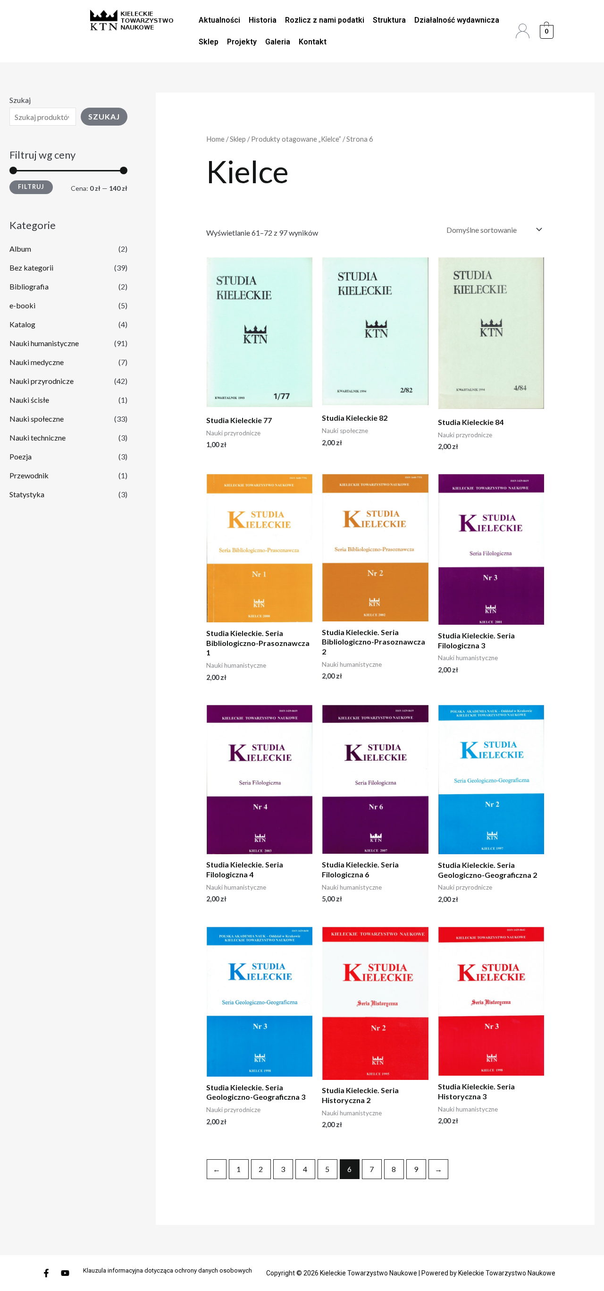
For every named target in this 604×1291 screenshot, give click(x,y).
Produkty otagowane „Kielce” (296, 139)
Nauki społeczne (36, 418)
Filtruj (31, 186)
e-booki (22, 305)
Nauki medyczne (36, 361)
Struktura (389, 20)
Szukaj (20, 99)
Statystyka (26, 494)
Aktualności (219, 20)
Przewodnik (29, 475)
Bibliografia (29, 286)
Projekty (242, 41)
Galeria (277, 41)
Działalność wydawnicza (456, 20)
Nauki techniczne (37, 437)
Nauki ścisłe (29, 399)
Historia (263, 20)
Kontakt (313, 41)
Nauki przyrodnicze (41, 380)
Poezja (20, 456)
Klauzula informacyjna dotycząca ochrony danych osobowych (167, 1270)
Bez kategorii (31, 267)
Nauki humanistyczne (44, 343)
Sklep (208, 41)
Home (215, 139)
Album (20, 248)
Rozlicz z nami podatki (324, 20)
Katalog (22, 324)
